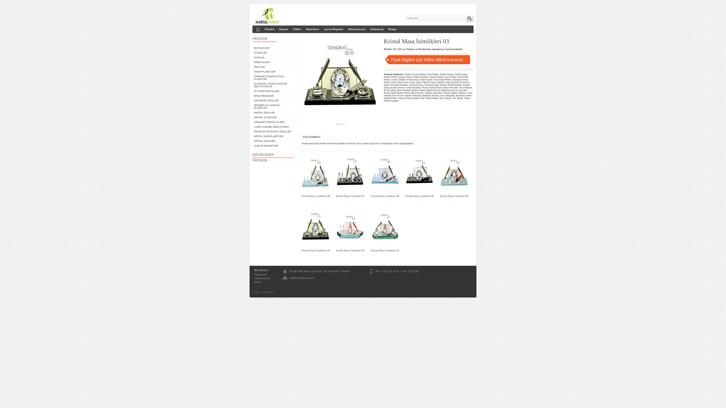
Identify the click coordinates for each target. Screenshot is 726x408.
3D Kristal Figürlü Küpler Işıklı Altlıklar (270, 85)
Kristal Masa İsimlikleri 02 (350, 250)
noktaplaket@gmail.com (301, 278)
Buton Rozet (312, 29)
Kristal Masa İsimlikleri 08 (316, 196)
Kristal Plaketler (265, 117)
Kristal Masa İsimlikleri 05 (419, 196)
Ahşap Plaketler (264, 71)
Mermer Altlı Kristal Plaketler (267, 106)
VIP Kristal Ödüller (266, 100)
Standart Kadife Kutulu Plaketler (269, 77)
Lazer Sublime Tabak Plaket (271, 127)
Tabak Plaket (262, 62)
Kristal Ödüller (264, 112)
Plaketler (270, 29)
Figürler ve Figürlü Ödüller (272, 131)
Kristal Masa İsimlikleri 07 (350, 196)
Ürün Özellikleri (311, 136)
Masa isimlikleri (264, 96)
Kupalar (283, 29)
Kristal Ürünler (264, 141)
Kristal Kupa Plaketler (268, 136)
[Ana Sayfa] (258, 29)
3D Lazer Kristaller (266, 91)
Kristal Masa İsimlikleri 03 (316, 250)
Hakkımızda (377, 29)
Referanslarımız (357, 29)
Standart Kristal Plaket (269, 122)
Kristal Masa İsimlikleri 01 (385, 250)
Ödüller (297, 29)
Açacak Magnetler (334, 29)
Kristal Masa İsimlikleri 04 (454, 196)
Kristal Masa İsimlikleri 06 (385, 196)
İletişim (392, 29)
